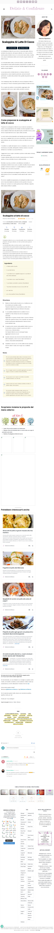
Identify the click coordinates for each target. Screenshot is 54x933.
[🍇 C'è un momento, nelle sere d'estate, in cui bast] (3, 829)
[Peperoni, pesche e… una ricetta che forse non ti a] (10, 836)
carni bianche (7, 715)
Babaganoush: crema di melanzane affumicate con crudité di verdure (45, 855)
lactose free (22, 715)
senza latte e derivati (18, 724)
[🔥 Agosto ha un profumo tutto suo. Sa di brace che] (7, 829)
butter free (23, 713)
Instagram (4, 676)
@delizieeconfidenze (11, 689)
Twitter (14, 702)
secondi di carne (19, 722)
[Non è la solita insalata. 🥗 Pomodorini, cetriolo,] (10, 822)
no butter (29, 715)
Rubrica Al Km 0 (7, 720)
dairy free (15, 715)
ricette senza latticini (24, 717)
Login (33, 743)
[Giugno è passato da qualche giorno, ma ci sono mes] (14, 836)
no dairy (9, 717)
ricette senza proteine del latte (24, 718)
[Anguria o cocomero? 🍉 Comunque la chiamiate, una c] (3, 836)
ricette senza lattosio (10, 718)
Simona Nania (10, 770)
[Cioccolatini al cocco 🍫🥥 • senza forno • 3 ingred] (7, 836)
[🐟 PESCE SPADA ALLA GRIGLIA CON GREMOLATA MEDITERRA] (10, 825)
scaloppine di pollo (9, 722)
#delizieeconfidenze (25, 689)
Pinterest (18, 702)
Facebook (11, 702)
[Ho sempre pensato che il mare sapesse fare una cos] (14, 829)
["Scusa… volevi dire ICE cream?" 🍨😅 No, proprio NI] (3, 833)
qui (28, 683)
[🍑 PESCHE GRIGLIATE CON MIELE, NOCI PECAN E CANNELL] (7, 822)
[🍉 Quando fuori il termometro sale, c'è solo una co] (10, 833)
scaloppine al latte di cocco (26, 720)
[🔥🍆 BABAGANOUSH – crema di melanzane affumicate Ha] (3, 822)
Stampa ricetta (24, 47)
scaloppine (15, 720)
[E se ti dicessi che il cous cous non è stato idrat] (14, 833)
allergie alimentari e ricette (11, 713)
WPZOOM (38, 930)
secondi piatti (28, 722)
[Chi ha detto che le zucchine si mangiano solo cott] (7, 833)
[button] (4, 9)
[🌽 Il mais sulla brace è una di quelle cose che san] (7, 825)
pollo (15, 717)
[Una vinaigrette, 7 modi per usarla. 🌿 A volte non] (14, 822)
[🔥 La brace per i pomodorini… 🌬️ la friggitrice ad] (14, 825)
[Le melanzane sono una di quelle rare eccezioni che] (10, 829)
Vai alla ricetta (12, 47)
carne (29, 713)
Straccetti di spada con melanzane (16, 428)
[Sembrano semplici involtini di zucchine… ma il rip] (3, 825)
